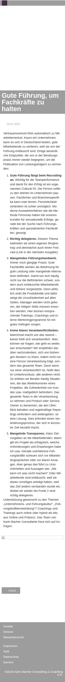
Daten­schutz (11, 656)
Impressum (10, 646)
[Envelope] (4, 3)
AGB (6, 651)
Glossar (8, 631)
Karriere (8, 662)
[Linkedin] (20, 3)
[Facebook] (9, 3)
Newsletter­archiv (13, 637)
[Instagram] (15, 3)
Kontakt (8, 626)
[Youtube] (25, 3)
